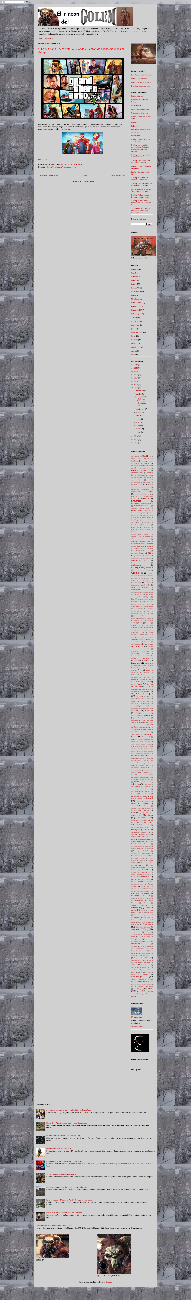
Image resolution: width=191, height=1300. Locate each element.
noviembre (140, 391)
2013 (136, 436)
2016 (136, 381)
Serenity (147, 908)
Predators (135, 122)
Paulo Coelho (139, 858)
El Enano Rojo (136, 625)
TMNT (133, 955)
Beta (140, 510)
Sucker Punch (135, 934)
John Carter (147, 732)
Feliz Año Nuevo (140, 665)
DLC (132, 599)
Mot (132, 827)
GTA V (54, 167)
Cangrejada (134, 541)
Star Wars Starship (143, 927)
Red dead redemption (143, 891)
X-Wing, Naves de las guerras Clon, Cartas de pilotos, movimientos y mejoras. (140, 148)
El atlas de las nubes (144, 618)
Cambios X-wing (136, 536)
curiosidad (145, 580)
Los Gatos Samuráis (144, 789)
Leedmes (136, 779)
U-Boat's (144, 967)
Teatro (136, 941)
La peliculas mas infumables (142, 75)
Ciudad (139, 555)
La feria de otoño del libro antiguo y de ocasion (142, 749)
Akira (143, 461)
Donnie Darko (135, 606)
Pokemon (134, 872)
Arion (142, 480)
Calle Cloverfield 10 (144, 534)
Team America (148, 939)
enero (138, 432)
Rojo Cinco (143, 898)
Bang (149, 494)
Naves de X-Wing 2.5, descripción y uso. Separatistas (66, 1123)
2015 (136, 384)
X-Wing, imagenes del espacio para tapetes (139, 179)
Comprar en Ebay (139, 563)
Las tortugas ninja (147, 777)
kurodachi (138, 1017)
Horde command (145, 713)
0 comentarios (76, 164)
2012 (136, 440)
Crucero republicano (146, 575)
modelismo (135, 347)
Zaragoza (142, 994)
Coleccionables (135, 558)
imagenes (149, 715)
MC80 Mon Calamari (144, 808)
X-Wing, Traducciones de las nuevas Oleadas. (140, 162)
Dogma (148, 604)
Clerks (147, 555)
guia (59, 167)
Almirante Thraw (137, 473)
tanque (139, 939)
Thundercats (143, 951)
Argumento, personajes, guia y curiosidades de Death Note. (68, 1110)
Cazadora (150, 546)
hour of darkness (136, 715)
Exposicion (135, 663)
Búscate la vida (144, 529)
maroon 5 (134, 806)
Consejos (135, 567)
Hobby (133, 295)
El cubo (140, 623)
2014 (136, 388)
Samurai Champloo (139, 905)
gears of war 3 (136, 684)
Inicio (85, 175)
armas (142, 485)
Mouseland (140, 827)
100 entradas (135, 456)
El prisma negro (143, 637)
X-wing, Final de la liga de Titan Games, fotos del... (141, 190)
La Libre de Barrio (137, 756)
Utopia (148, 972)
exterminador (149, 663)
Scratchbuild (136, 310)
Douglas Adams (148, 606)
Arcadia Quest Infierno (144, 477)
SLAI (151, 915)
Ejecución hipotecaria (146, 613)
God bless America (137, 691)
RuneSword (139, 900)
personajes (139, 865)
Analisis (150, 473)
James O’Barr (147, 729)
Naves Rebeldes (137, 841)
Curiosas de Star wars (139, 113)
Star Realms (135, 924)
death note (135, 325)
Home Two (149, 710)
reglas (146, 893)
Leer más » (42, 159)
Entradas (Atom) (88, 181)
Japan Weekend (136, 732)
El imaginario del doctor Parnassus (142, 630)
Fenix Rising (143, 668)
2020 (136, 371)
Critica (49, 167)
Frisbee (133, 675)
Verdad (145, 974)
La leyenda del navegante (142, 753)
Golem (147, 691)
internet (142, 722)
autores (150, 492)
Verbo (133, 974)
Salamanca (146, 903)
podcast (145, 870)
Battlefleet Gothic (136, 508)
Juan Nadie (135, 734)
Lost (145, 796)
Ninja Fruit (150, 848)
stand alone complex (144, 922)
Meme (133, 813)
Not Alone (148, 851)
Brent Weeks (135, 527)
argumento (134, 480)
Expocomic (135, 660)
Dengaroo (145, 587)
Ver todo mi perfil (137, 1026)
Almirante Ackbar (139, 470)
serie (133, 355)
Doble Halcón (148, 599)
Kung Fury (142, 746)
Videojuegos (67, 167)
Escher (147, 653)
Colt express (147, 558)
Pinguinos (143, 867)
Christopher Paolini (144, 550)
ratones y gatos (136, 888)
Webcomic (143, 981)
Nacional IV (144, 832)
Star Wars (148, 924)
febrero (139, 429)
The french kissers (145, 946)
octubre (139, 394)
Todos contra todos (145, 955)
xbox (74, 167)
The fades (134, 946)
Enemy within (145, 649)
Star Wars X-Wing (139, 929)
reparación (135, 896)
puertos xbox (138, 884)
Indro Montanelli (143, 718)
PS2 (132, 881)
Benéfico (147, 508)
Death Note (135, 136)
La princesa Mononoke (139, 767)
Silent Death (149, 912)
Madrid (149, 798)
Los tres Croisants (145, 793)
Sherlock (140, 912)
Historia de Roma (147, 708)
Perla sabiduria (136, 303)
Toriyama (137, 958)
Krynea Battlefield (144, 741)
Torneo (146, 958)
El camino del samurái (137, 620)
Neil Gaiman (149, 846)
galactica (134, 679)
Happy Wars (135, 698)
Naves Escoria (145, 834)
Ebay (141, 611)
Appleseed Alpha (139, 475)
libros (133, 336)
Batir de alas (136, 496)
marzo (138, 426)
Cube (132, 580)
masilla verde (145, 806)
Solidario (137, 917)
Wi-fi (151, 981)
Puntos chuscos (137, 306)
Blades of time (146, 517)
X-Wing (134, 317)
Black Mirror (142, 515)
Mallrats (147, 801)
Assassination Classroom (140, 489)
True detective (145, 965)
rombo (151, 898)
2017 (136, 378)
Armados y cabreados (142, 482)
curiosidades (136, 321)
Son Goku (147, 917)
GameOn (142, 679)
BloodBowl (144, 520)
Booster (146, 522)
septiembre (140, 409)
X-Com (133, 986)
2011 (136, 443)
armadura (134, 484)
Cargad (150, 543)
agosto (139, 412)
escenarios (135, 653)
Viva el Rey (143, 979)
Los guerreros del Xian (139, 791)
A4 (150, 456)
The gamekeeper (137, 948)
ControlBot (149, 567)
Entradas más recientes (49, 175)
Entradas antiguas (118, 175)
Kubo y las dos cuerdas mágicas (141, 744)
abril (138, 422)
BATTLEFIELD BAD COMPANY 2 (142, 503)
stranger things (136, 932)
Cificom (133, 553)
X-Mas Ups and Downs (146, 986)
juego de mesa (136, 332)
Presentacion (144, 877)
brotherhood (146, 527)
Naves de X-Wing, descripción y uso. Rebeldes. (64, 1213)
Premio (133, 877)
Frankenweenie (144, 672)
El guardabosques (145, 627)
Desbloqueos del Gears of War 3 (58, 1149)
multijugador (135, 830)
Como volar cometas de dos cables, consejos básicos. (67, 1187)
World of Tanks (146, 984)
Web (135, 981)
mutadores (134, 832)
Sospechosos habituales (139, 919)
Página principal (137, 96)
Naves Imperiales (137, 836)
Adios (133, 458)
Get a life (148, 686)
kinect (133, 739)
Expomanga (146, 660)
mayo (138, 419)
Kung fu (133, 746)
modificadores (136, 820)
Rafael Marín (145, 886)
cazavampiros (138, 548)
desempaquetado (136, 592)
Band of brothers (140, 494)
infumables (134, 720)
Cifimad (141, 553)
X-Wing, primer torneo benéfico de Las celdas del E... (141, 203)
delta (133, 587)
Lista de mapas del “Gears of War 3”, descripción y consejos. (69, 1200)
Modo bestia (148, 820)
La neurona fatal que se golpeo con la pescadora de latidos (142, 763)
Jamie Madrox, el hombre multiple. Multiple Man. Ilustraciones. (140, 211)
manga (133, 343)
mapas (145, 803)
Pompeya (141, 874)
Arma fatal (149, 480)
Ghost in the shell (145, 689)
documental (137, 604)
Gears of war (136, 106)
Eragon (133, 651)
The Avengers (145, 944)
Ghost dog (134, 689)
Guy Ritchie (139, 696)
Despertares (149, 592)
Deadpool (134, 585)
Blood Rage (135, 520)
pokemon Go (145, 872)
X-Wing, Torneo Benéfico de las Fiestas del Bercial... (141, 185)
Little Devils (147, 784)
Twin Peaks (135, 967)
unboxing (141, 972)
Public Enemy (148, 881)
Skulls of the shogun (140, 915)
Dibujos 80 (135, 288)
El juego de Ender (138, 632)
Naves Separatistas (137, 846)
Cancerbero (145, 539)
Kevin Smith (146, 737)
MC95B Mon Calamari (140, 810)
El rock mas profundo (139, 78)
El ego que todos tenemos (141, 82)
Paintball (139, 855)
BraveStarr (146, 525)
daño (148, 582)
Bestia (133, 510)
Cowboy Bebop (145, 570)
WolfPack (136, 984)
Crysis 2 (148, 578)
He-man (133, 701)
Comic (133, 280)
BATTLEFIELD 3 (139, 501)
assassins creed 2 (137, 491)
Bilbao (144, 513)
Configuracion (136, 565)
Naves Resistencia (145, 844)
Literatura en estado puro (140, 86)
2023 (136, 365)
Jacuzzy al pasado (144, 727)
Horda (135, 713)
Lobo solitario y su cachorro (140, 786)
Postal (148, 874)
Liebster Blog (148, 782)
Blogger (108, 1282)
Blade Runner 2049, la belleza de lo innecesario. (64, 1161)
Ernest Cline (145, 651)
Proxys (147, 879)
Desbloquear (135, 590)
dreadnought (139, 608)
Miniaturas (135, 299)
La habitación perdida (146, 751)
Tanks (133, 939)
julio (138, 416)
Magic (138, 801)
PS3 (139, 881)
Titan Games (146, 953)
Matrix (133, 808)
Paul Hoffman (148, 855)
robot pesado (146, 896)
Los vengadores (136, 796)
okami (142, 853)
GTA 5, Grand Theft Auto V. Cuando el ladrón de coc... (140, 401)
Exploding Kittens (145, 658)
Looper (133, 789)
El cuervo (148, 623)
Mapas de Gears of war (140, 109)
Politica (133, 874)
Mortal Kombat (145, 825)
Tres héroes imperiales (142, 962)
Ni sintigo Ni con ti (138, 848)
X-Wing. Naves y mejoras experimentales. (140, 156)
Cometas (134, 277)
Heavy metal (145, 701)
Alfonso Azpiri (135, 465)
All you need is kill (143, 468)
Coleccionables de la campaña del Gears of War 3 (54, 1226)
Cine (133, 273)
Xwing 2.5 (139, 991)
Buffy (132, 529)
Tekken (143, 941)
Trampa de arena (147, 960)
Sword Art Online (144, 936)
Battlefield (135, 269)
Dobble (139, 599)
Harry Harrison (146, 698)
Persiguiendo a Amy (147, 862)
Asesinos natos (144, 487)
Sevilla (143, 910)
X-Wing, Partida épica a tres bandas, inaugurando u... (141, 196)
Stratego (147, 932)
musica (134, 351)
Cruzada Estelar (138, 578)
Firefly (140, 670)
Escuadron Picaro (136, 656)
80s (143, 456)
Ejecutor (136, 616)
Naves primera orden (144, 839)
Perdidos (142, 860)
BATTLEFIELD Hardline (142, 506)
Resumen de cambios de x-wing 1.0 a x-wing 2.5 (64, 1136)
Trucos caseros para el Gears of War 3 (61, 1174)
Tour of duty (135, 960)
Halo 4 (148, 696)
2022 (136, 368)
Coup (135, 570)
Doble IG (136, 601)
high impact (141, 706)
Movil (148, 827)
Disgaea (147, 597)
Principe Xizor (136, 879)
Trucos (133, 965)
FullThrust (146, 677)
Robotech (134, 126)
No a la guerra (137, 851)
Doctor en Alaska (147, 601)
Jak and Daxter (135, 729)
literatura (134, 340)
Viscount (134, 979)
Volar (151, 979)
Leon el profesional (147, 779)
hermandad (134, 703)
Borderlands (135, 525)
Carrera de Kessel (138, 546)
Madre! (140, 798)
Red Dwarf (135, 893)
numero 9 (134, 853)
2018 (136, 375)
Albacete (146, 463)
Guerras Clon (142, 694)
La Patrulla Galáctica (144, 765)
